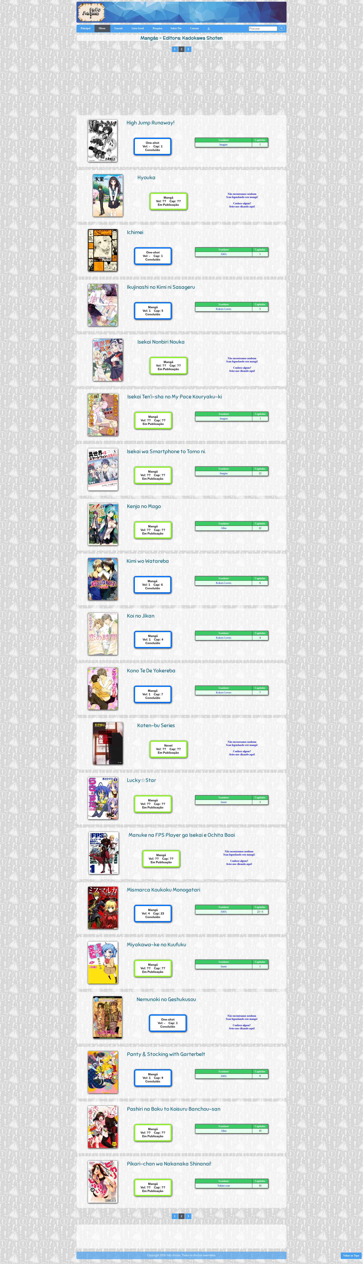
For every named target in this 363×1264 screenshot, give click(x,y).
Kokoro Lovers (223, 309)
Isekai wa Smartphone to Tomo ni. (166, 451)
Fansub (118, 28)
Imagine (224, 144)
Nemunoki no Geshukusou (166, 999)
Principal (85, 28)
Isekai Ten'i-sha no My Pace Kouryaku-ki (174, 396)
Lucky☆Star (141, 780)
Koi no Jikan (140, 616)
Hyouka (146, 177)
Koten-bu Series (156, 725)
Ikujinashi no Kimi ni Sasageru (161, 287)
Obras (102, 28)
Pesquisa (157, 28)
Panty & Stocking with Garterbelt (166, 1054)
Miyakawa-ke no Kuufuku (156, 944)
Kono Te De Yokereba (151, 670)
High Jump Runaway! (150, 122)
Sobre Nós (176, 28)
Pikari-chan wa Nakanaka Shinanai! (169, 1164)
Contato (194, 28)
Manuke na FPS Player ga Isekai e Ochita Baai (182, 835)
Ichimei (135, 232)
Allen (223, 528)
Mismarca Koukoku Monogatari (163, 890)
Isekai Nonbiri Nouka (161, 342)
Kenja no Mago (144, 506)
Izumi (223, 802)
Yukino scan (223, 1185)
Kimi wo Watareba (147, 561)
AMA (224, 254)
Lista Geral (138, 28)
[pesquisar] (281, 28)
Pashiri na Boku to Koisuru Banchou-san (173, 1109)
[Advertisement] (181, 83)
